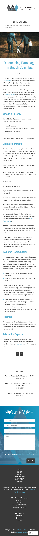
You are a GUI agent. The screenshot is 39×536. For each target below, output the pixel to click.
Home (7, 25)
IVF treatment (7, 80)
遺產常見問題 (19, 479)
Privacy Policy (28, 454)
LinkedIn (20, 518)
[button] (33, 533)
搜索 (19, 470)
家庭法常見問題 (19, 477)
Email (20, 520)
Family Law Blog (15, 25)
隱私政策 (19, 474)
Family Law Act (10, 94)
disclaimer (20, 454)
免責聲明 (19, 472)
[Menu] (4, 8)
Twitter (20, 515)
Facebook (20, 513)
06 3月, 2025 (20, 395)
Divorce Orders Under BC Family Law (19, 393)
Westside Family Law (22, 530)
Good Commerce (21, 532)
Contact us (18, 344)
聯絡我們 (19, 481)
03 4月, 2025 (20, 388)
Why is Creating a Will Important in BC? (19, 376)
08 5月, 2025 (20, 378)
